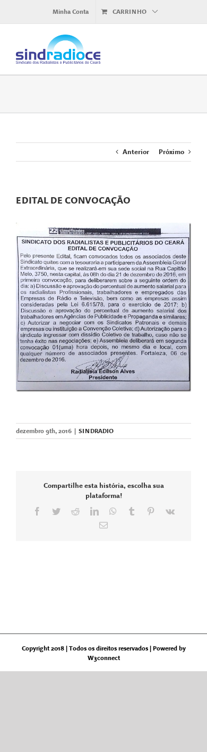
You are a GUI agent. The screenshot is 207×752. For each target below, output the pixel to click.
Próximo (171, 152)
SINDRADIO (96, 431)
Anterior (136, 152)
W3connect (104, 658)
